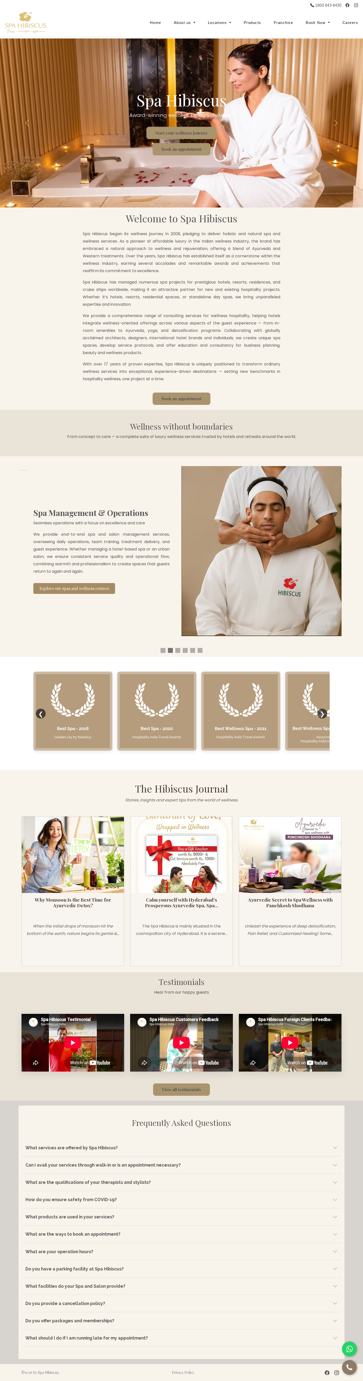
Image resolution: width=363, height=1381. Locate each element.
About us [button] (183, 22)
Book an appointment (181, 149)
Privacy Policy (183, 1372)
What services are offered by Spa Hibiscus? (71, 1147)
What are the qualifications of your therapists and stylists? (88, 1182)
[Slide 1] (163, 650)
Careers (350, 22)
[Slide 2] (170, 650)
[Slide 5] (200, 650)
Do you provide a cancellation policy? (65, 1303)
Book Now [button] (316, 22)
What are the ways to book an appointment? (73, 1234)
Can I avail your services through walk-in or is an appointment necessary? (103, 1165)
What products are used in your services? (69, 1216)
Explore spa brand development (69, 595)
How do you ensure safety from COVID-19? (71, 1199)
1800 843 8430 (328, 5)
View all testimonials (181, 1089)
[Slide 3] (177, 650)
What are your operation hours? (59, 1251)
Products (252, 22)
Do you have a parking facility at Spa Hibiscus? (74, 1268)
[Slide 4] (185, 650)
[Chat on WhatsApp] (349, 1349)
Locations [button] (218, 22)
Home (155, 22)
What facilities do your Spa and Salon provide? (75, 1286)
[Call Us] (349, 1367)
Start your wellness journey (181, 132)
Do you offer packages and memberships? (69, 1320)
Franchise (283, 22)
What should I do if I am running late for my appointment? (86, 1338)
